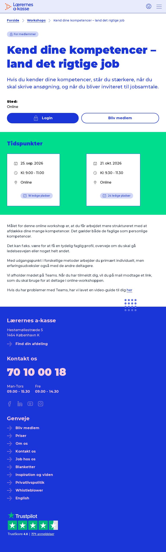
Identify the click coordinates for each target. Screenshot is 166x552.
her (129, 290)
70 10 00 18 (36, 372)
